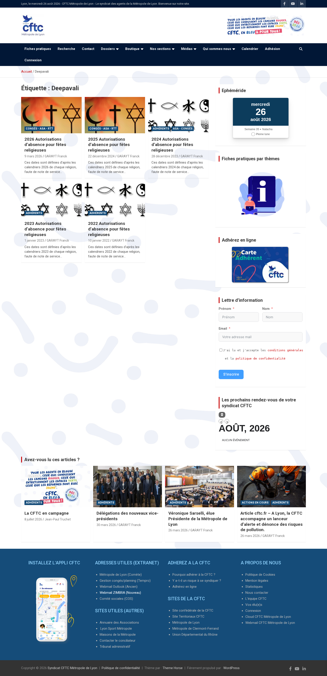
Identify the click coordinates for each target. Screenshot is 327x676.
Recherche (66, 49)
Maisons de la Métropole (118, 635)
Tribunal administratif (115, 647)
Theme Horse (173, 668)
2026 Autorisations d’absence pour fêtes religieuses (45, 145)
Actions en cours (255, 502)
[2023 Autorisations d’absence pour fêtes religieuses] (51, 199)
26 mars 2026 (178, 530)
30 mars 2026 (106, 525)
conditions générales (285, 350)
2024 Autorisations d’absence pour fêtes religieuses (172, 145)
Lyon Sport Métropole (116, 629)
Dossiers (108, 49)
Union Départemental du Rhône (195, 635)
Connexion (33, 60)
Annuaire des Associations (119, 623)
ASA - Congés (182, 128)
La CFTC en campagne (46, 513)
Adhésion (272, 49)
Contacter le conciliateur (117, 641)
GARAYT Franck (56, 156)
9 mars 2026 (33, 156)
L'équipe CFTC (255, 599)
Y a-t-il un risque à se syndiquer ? (196, 581)
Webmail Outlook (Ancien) (118, 587)
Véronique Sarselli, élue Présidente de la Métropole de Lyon (197, 519)
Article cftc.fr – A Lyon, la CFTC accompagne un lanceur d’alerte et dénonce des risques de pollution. (271, 521)
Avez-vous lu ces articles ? (52, 459)
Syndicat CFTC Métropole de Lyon (72, 668)
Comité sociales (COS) (116, 599)
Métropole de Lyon (186, 623)
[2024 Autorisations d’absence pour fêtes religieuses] (178, 115)
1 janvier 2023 (34, 240)
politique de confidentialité (260, 358)
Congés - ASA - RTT (39, 128)
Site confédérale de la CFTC (192, 610)
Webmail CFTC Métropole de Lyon (270, 623)
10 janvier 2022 (98, 240)
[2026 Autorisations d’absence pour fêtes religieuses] (51, 115)
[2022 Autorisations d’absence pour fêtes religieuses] (115, 199)
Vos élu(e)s (253, 605)
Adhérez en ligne (184, 587)
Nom (266, 309)
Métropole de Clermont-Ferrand (195, 629)
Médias (186, 49)
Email (223, 329)
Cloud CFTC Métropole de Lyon (268, 617)
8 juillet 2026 (33, 519)
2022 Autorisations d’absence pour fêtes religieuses (109, 229)
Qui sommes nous (217, 49)
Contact (88, 49)
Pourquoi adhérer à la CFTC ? (193, 575)
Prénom (225, 309)
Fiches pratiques (37, 49)
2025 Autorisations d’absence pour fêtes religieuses (109, 145)
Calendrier (250, 49)
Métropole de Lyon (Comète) (121, 575)
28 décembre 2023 (164, 156)
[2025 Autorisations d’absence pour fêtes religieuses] (115, 115)
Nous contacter (256, 593)
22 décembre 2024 (101, 156)
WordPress (231, 668)
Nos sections (160, 49)
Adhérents (161, 128)
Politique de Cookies (260, 575)
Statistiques (254, 587)
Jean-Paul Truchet (58, 519)
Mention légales (256, 581)
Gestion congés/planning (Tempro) (125, 581)
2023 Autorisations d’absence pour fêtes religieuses (45, 229)
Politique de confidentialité (121, 668)
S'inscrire (231, 374)
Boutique (132, 49)
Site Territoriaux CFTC (188, 616)
